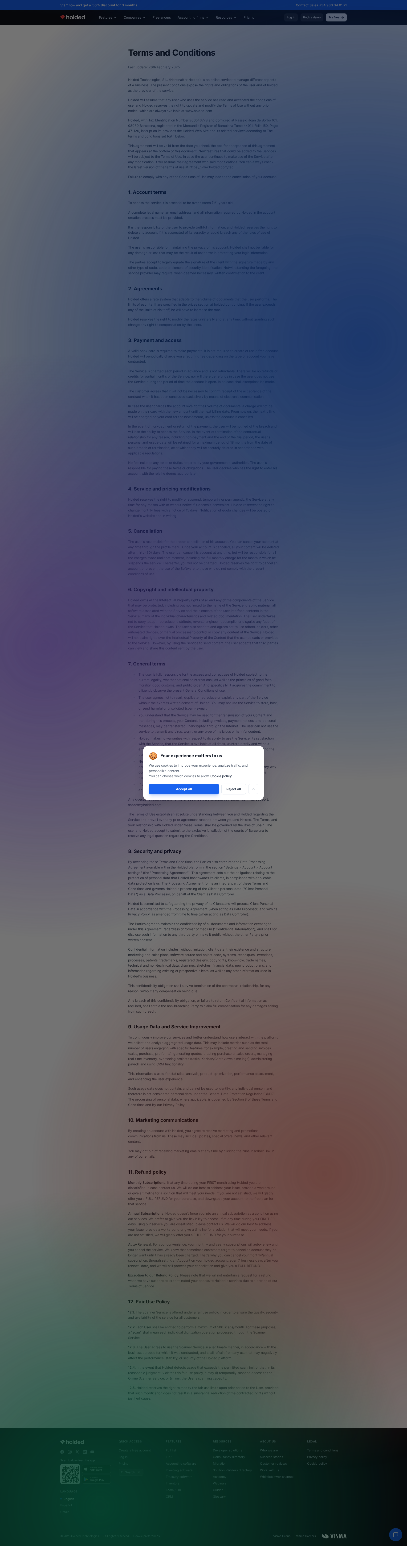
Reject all (233, 789)
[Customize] (253, 789)
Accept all (184, 789)
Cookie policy (221, 776)
